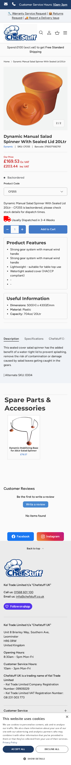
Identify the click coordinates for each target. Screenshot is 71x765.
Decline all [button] (52, 749)
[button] (57, 33)
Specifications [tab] (33, 338)
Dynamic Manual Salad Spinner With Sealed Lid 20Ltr (39, 61)
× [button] (67, 717)
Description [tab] (11, 338)
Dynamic (8, 146)
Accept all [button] (18, 749)
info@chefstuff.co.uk (30, 596)
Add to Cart (48, 229)
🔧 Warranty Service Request (27, 13)
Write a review (35, 504)
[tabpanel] (35, 356)
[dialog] (35, 739)
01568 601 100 (23, 592)
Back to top (34, 548)
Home (7, 61)
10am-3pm (60, 4)
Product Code (12, 183)
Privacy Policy (10, 742)
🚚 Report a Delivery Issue (42, 18)
